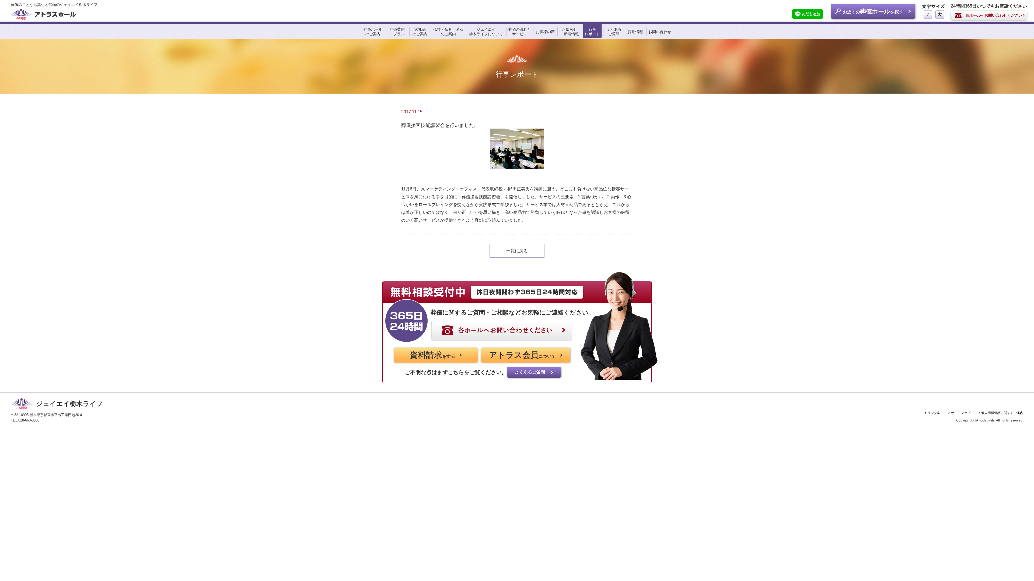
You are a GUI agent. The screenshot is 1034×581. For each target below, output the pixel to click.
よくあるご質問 (613, 31)
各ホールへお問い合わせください (994, 15)
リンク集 (933, 413)
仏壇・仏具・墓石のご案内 (448, 31)
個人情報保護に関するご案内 (1002, 413)
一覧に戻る (517, 251)
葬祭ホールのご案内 (373, 31)
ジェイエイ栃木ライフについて (486, 31)
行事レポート (592, 31)
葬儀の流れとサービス (519, 31)
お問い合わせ (659, 32)
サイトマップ (960, 413)
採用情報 (635, 32)
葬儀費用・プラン (397, 31)
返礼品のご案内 (420, 31)
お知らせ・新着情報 (569, 31)
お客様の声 (545, 32)
